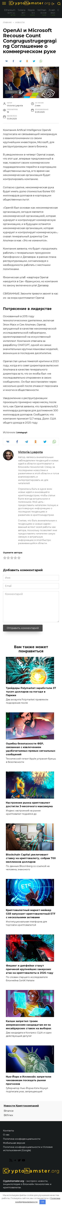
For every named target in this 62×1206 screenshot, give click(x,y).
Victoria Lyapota (30, 452)
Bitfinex (8, 1115)
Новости (12, 92)
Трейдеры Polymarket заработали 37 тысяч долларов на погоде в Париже (31, 692)
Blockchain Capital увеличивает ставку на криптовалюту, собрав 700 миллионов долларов (31, 858)
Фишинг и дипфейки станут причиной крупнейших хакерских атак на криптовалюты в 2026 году (29, 969)
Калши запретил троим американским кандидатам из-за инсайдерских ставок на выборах (28, 1025)
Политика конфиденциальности (21, 1139)
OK (42, 1202)
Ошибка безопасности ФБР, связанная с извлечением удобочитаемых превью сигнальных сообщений (30, 749)
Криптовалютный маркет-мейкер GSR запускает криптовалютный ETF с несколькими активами (30, 914)
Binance (9, 1110)
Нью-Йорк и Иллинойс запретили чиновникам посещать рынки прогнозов (28, 1080)
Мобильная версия (14, 1143)
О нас (6, 1134)
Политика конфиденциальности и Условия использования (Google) (28, 1149)
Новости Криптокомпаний (21, 1105)
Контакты (8, 1130)
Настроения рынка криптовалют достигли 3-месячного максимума (29, 804)
